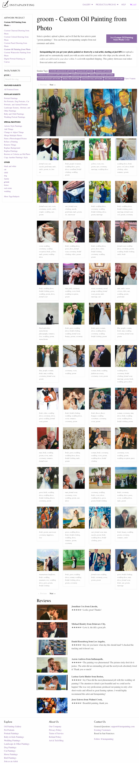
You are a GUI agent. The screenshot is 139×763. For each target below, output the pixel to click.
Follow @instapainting (103, 738)
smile (41, 169)
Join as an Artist (11, 761)
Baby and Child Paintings (14, 114)
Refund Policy (55, 736)
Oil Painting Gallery (12, 726)
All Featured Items (11, 89)
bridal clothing (96, 212)
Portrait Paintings (11, 98)
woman (102, 328)
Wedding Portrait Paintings (14, 117)
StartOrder (121, 38)
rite (102, 163)
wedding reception (71, 294)
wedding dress (70, 166)
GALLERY (86, 4)
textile (49, 209)
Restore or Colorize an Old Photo (17, 154)
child (6, 172)
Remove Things (10, 144)
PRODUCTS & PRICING (106, 4)
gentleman (48, 166)
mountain (42, 580)
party (133, 458)
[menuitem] (87, 4)
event (98, 163)
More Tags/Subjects (12, 196)
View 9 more (129, 78)
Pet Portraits (9, 729)
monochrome (43, 339)
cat (5, 169)
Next (53, 84)
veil (123, 166)
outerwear (71, 214)
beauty (67, 336)
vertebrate (95, 418)
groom (46, 169)
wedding (7, 191)
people (123, 328)
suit (49, 163)
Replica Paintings (11, 151)
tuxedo (41, 166)
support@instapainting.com (123, 726)
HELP (123, 4)
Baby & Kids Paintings (14, 736)
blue (118, 328)
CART (134, 4)
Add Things (8, 129)
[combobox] (17, 79)
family (6, 178)
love (40, 336)
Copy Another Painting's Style (16, 157)
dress (67, 169)
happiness (50, 535)
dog (5, 175)
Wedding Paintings (12, 740)
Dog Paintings (10, 747)
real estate (8, 188)
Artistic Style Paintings (13, 126)
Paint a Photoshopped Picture (15, 138)
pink (70, 288)
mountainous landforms (47, 574)
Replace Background (12, 148)
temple (41, 212)
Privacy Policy (55, 729)
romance (120, 172)
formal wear (43, 163)
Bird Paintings (10, 757)
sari (97, 166)
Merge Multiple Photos (13, 135)
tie (50, 169)
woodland (73, 169)
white (126, 169)
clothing (68, 209)
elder (124, 291)
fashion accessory (97, 373)
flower (98, 413)
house (6, 185)
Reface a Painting (11, 141)
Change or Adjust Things (14, 132)
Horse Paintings (11, 754)
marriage (94, 169)
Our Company (55, 726)
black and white (10, 166)
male (54, 166)
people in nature (75, 163)
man (66, 288)
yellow (93, 163)
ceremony (103, 166)
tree (47, 580)
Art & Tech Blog (56, 740)
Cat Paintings (9, 750)
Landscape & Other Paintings (16, 743)
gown (78, 166)
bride (67, 163)
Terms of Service (56, 733)
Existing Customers (102, 729)
